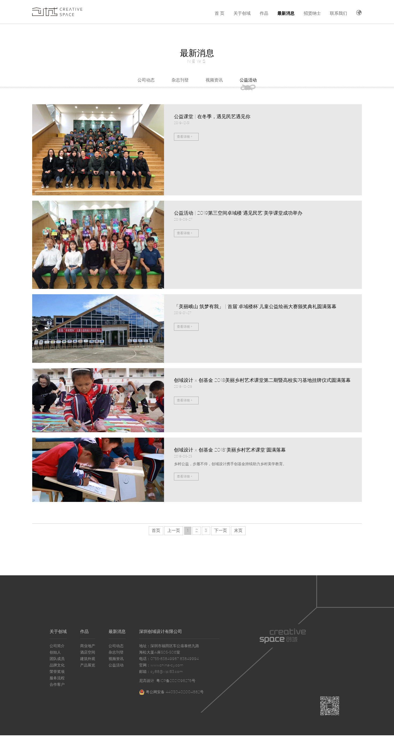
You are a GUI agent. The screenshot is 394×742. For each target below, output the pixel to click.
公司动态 (146, 80)
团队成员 (57, 659)
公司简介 (57, 646)
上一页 (173, 530)
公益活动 (248, 80)
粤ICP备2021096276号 (175, 681)
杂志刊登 (180, 80)
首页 (156, 530)
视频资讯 (214, 80)
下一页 (220, 530)
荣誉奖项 (57, 672)
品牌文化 (57, 665)
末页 (238, 530)
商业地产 (87, 646)
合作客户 (57, 685)
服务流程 (57, 678)
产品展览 (87, 665)
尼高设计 (146, 681)
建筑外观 (87, 659)
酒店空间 (87, 652)
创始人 (55, 652)
